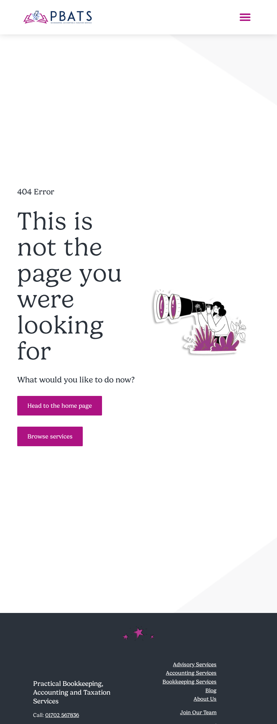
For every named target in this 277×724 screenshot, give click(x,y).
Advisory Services (195, 664)
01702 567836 (62, 715)
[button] (245, 17)
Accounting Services (191, 673)
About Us (205, 699)
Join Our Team (198, 712)
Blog (211, 690)
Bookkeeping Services (189, 681)
